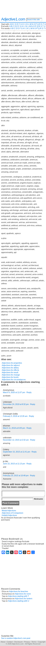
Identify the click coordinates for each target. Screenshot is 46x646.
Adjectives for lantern (23, 599)
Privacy (27, 642)
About (3, 642)
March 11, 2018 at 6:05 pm (14, 428)
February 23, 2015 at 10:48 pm (16, 476)
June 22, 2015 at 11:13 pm (14, 464)
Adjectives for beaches (18, 591)
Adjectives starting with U (18, 601)
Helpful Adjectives (9, 515)
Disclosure (18, 642)
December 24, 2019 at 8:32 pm (16, 404)
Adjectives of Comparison (12, 513)
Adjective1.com (13, 19)
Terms (33, 642)
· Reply (28, 392)
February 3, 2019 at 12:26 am (15, 416)
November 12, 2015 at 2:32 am (16, 440)
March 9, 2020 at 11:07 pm (14, 392)
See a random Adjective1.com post (15, 638)
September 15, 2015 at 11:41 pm (16, 452)
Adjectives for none (23, 594)
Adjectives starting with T (18, 596)
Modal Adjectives (9, 511)
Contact (10, 642)
